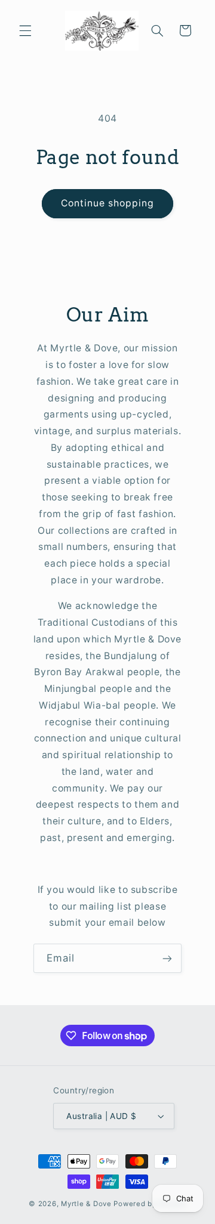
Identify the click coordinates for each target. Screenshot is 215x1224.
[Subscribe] (167, 958)
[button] (25, 30)
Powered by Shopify (149, 1204)
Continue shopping (108, 203)
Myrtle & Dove (86, 1204)
